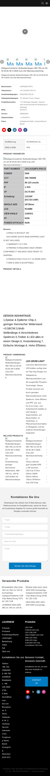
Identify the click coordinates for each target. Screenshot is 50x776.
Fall (3, 648)
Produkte (6, 631)
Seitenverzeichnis (38, 771)
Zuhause (5, 628)
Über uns (6, 651)
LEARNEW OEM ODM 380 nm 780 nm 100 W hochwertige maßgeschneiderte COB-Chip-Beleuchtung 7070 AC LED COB (12, 606)
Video (4, 645)
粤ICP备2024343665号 (21, 771)
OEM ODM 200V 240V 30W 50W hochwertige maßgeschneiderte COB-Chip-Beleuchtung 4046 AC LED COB (36, 603)
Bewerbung (7, 641)
